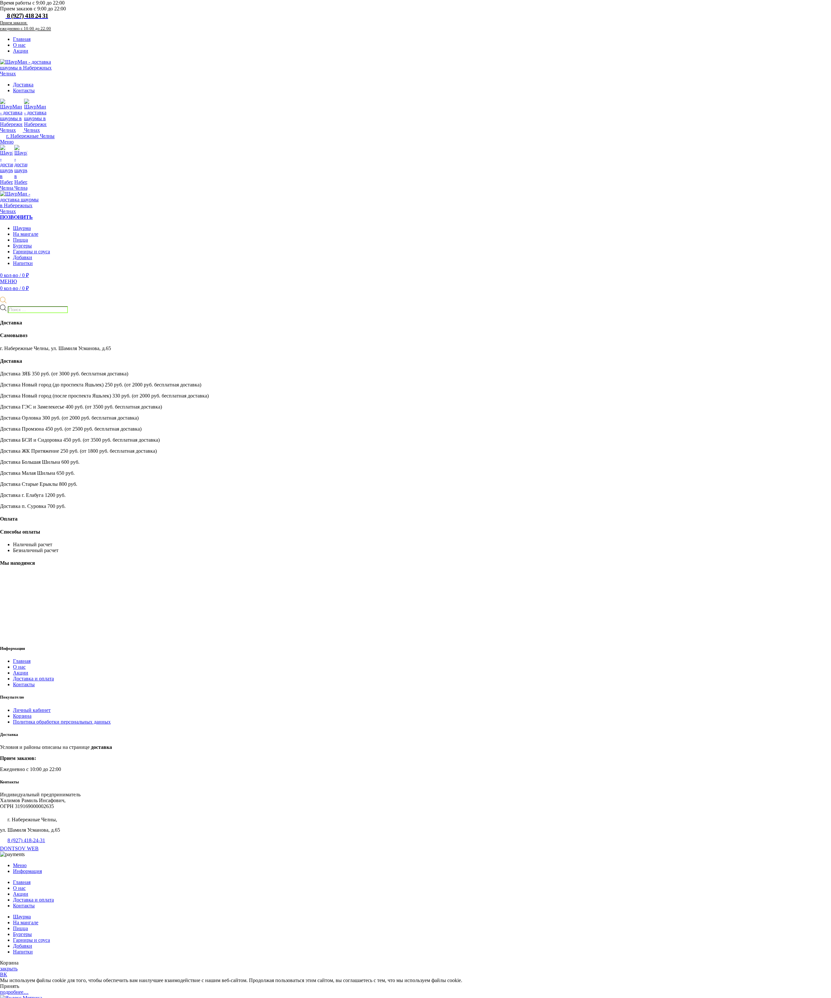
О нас (19, 667)
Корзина (22, 716)
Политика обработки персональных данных (62, 722)
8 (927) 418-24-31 (26, 840)
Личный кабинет (32, 710)
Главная (22, 661)
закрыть (9, 968)
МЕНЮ (8, 281)
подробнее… (14, 992)
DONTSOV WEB (19, 848)
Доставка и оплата (33, 678)
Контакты (24, 684)
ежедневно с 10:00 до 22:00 (25, 28)
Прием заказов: (14, 22)
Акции (20, 673)
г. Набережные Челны (30, 136)
